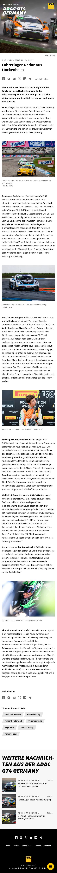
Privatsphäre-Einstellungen (39, 868)
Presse (38, 845)
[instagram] (21, 838)
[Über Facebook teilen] (3, 79)
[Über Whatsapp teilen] (8, 79)
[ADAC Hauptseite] (51, 8)
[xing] (40, 838)
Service (16, 845)
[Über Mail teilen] (14, 79)
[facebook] (16, 838)
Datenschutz (23, 868)
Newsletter (27, 845)
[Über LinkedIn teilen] (24, 79)
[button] (50, 866)
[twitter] (26, 838)
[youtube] (31, 838)
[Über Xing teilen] (30, 79)
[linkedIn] (35, 838)
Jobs (8, 845)
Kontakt (47, 845)
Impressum (13, 868)
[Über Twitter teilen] (19, 79)
